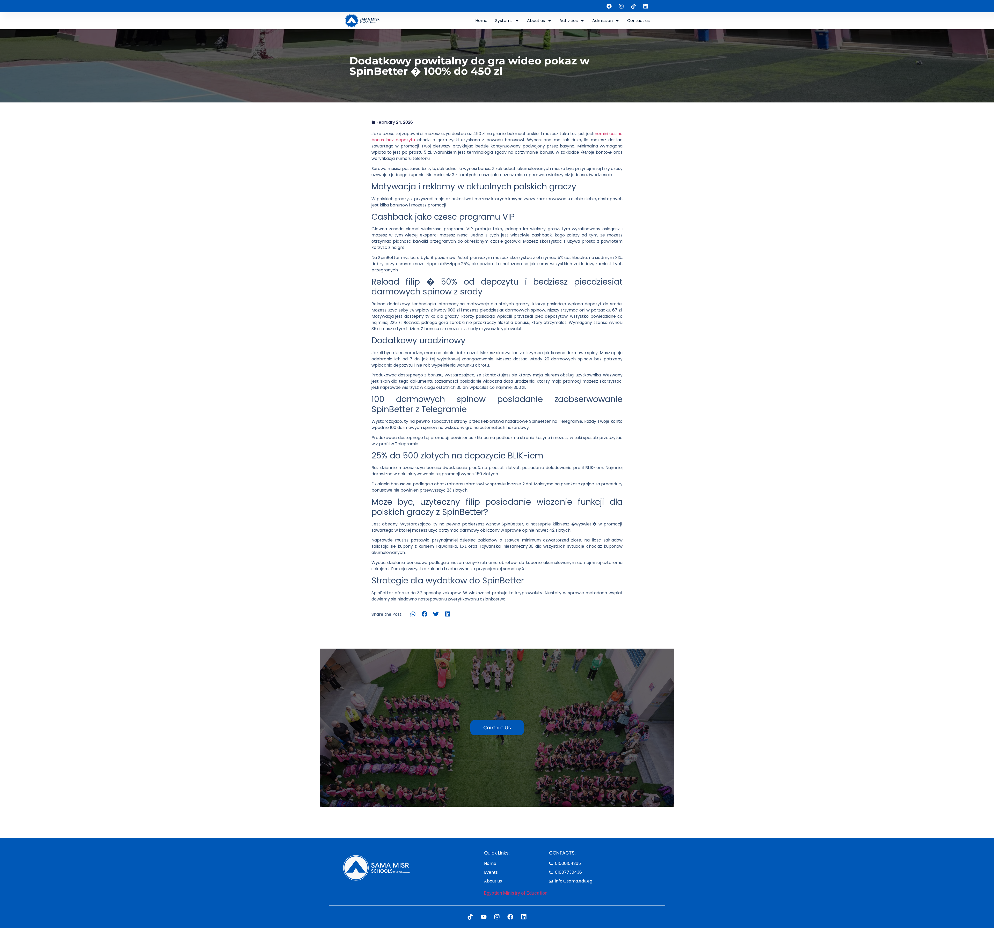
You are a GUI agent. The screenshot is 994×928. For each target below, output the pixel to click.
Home (481, 21)
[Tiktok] (633, 6)
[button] (413, 614)
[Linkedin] (645, 6)
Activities (568, 21)
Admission (602, 21)
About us (536, 21)
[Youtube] (483, 917)
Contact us (638, 21)
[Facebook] (609, 6)
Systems (504, 21)
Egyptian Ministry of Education (515, 893)
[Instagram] (621, 6)
